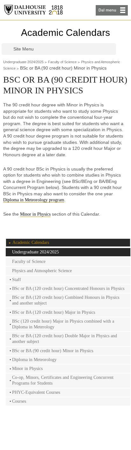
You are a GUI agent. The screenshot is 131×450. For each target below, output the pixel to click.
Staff (16, 279)
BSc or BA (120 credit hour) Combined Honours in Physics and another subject (65, 300)
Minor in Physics (35, 214)
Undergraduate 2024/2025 (23, 62)
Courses (19, 401)
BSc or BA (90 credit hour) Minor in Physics (52, 350)
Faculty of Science (62, 62)
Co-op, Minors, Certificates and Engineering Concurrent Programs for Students (63, 380)
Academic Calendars (65, 32)
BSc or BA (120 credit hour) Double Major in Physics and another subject (64, 338)
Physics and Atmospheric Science (42, 270)
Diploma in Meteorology (34, 359)
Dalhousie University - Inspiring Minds (33, 10)
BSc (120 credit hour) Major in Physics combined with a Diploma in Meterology (63, 324)
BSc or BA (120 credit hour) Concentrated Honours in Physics (68, 288)
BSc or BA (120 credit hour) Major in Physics (53, 312)
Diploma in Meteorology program (33, 200)
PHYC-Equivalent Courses (36, 392)
